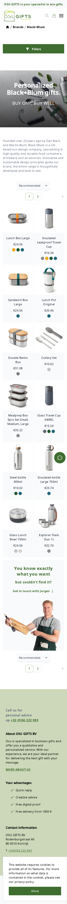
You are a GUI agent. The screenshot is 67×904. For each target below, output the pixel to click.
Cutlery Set (49, 358)
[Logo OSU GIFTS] (17, 15)
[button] (61, 15)
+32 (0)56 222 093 (24, 720)
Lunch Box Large (18, 238)
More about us (18, 770)
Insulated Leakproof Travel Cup (49, 242)
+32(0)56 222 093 (20, 851)
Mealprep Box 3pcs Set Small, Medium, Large (18, 419)
